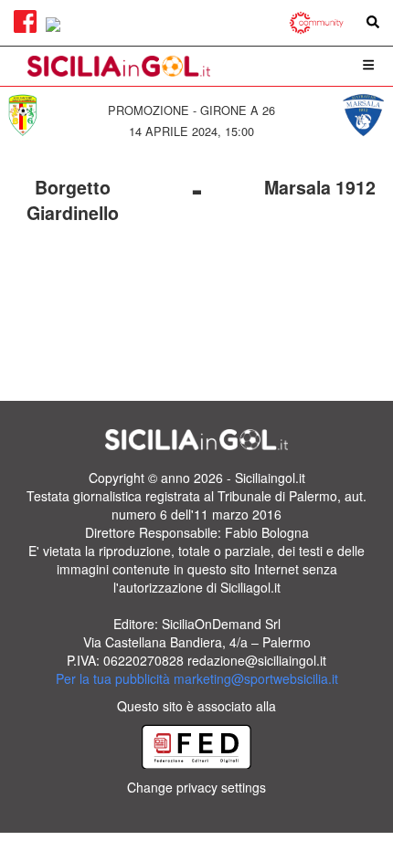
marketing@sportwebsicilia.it (256, 678)
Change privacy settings (196, 787)
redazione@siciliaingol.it (256, 660)
